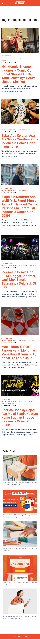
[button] (2, 3)
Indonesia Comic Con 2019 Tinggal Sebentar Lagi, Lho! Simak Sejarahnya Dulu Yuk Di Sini (18, 279)
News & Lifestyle (27, 340)
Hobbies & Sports (27, 129)
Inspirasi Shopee (10, 62)
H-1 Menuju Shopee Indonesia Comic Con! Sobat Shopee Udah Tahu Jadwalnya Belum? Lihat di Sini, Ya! (19, 74)
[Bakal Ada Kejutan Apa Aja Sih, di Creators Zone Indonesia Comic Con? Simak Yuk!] (20, 111)
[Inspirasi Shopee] (20, 3)
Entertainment (7, 58)
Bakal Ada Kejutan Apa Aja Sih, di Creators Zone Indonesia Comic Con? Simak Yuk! (19, 141)
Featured (16, 58)
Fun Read (24, 58)
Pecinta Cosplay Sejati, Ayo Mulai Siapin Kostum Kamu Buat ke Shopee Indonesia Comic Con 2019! (19, 417)
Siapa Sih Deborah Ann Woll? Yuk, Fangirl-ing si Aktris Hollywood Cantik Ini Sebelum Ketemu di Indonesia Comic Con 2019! (19, 206)
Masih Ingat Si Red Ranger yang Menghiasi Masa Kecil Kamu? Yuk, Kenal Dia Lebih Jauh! (19, 352)
